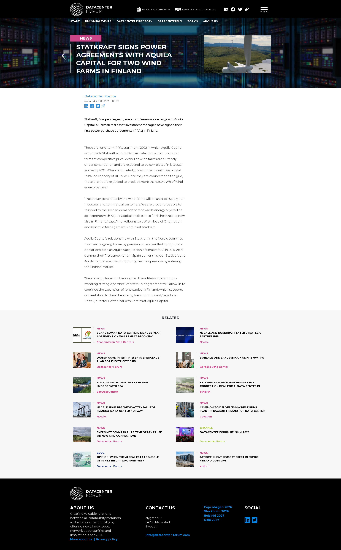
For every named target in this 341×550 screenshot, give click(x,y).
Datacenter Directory (134, 21)
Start (75, 21)
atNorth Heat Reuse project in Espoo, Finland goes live (229, 458)
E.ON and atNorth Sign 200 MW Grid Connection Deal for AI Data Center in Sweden (230, 384)
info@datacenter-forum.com (168, 535)
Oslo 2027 (211, 520)
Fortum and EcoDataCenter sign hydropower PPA (122, 384)
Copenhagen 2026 (218, 507)
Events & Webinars (156, 9)
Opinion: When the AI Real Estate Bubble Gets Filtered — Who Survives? (128, 458)
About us (210, 21)
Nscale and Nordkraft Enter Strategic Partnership (230, 334)
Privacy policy (107, 539)
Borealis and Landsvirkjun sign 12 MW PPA (232, 357)
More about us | (82, 539)
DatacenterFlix (170, 21)
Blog (101, 452)
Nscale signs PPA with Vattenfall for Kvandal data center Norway (126, 409)
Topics (192, 21)
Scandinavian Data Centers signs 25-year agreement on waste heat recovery (128, 334)
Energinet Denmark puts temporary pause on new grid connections (129, 434)
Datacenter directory (199, 9)
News (101, 328)
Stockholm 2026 (216, 511)
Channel (206, 428)
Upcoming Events (98, 21)
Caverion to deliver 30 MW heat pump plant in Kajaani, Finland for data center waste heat (232, 409)
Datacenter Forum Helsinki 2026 (225, 432)
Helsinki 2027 (214, 515)
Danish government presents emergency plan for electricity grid (128, 359)
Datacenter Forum (100, 96)
